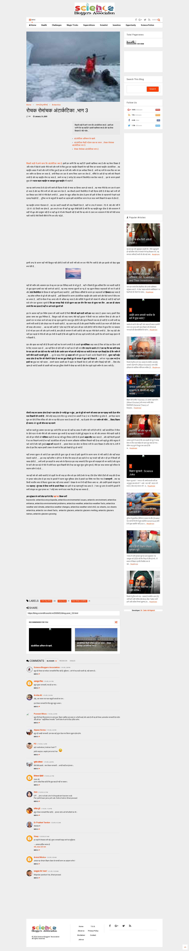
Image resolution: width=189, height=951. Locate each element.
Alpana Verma (40, 730)
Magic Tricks (72, 25)
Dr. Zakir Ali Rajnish (148, 610)
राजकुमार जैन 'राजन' (40, 871)
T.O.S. (93, 926)
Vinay (36, 836)
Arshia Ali (38, 695)
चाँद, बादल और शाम (40, 847)
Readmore (156, 254)
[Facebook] (136, 20)
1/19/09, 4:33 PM (51, 730)
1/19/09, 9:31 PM (43, 792)
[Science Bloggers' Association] (95, 14)
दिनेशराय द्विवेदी (38, 776)
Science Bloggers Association (47, 667)
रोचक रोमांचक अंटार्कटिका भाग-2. (86, 149)
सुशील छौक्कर (38, 762)
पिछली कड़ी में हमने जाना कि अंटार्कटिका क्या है (44, 163)
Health (44, 25)
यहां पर (55, 496)
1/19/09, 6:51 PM (49, 776)
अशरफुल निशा (38, 681)
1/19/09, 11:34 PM (46, 808)
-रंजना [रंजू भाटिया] (41, 105)
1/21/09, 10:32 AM (53, 871)
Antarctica (56, 105)
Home (33, 25)
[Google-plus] (140, 20)
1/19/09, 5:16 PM (42, 744)
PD (35, 744)
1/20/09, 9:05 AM (51, 857)
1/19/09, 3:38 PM (65, 667)
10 (131, 581)
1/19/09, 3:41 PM (48, 681)
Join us (81, 939)
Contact (93, 935)
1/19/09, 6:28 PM (49, 762)
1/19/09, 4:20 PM (52, 714)
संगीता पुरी (37, 809)
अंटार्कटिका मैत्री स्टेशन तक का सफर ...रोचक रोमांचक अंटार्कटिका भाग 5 (94, 644)
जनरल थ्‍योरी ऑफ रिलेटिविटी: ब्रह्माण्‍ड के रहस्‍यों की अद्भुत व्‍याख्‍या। (142, 390)
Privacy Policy (93, 931)
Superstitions (89, 25)
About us (81, 931)
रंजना (35, 792)
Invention (117, 25)
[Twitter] (145, 20)
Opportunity (131, 25)
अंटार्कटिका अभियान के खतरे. (84, 138)
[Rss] (149, 20)
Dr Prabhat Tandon (42, 822)
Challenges (57, 25)
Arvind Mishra (40, 857)
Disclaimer (81, 935)
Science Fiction (147, 25)
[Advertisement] (48, 139)
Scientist (104, 25)
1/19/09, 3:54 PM (48, 695)
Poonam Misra (40, 714)
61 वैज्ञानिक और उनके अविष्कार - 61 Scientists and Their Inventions (141, 277)
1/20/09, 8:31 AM (44, 836)
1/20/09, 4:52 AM (56, 822)
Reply (36, 674)
